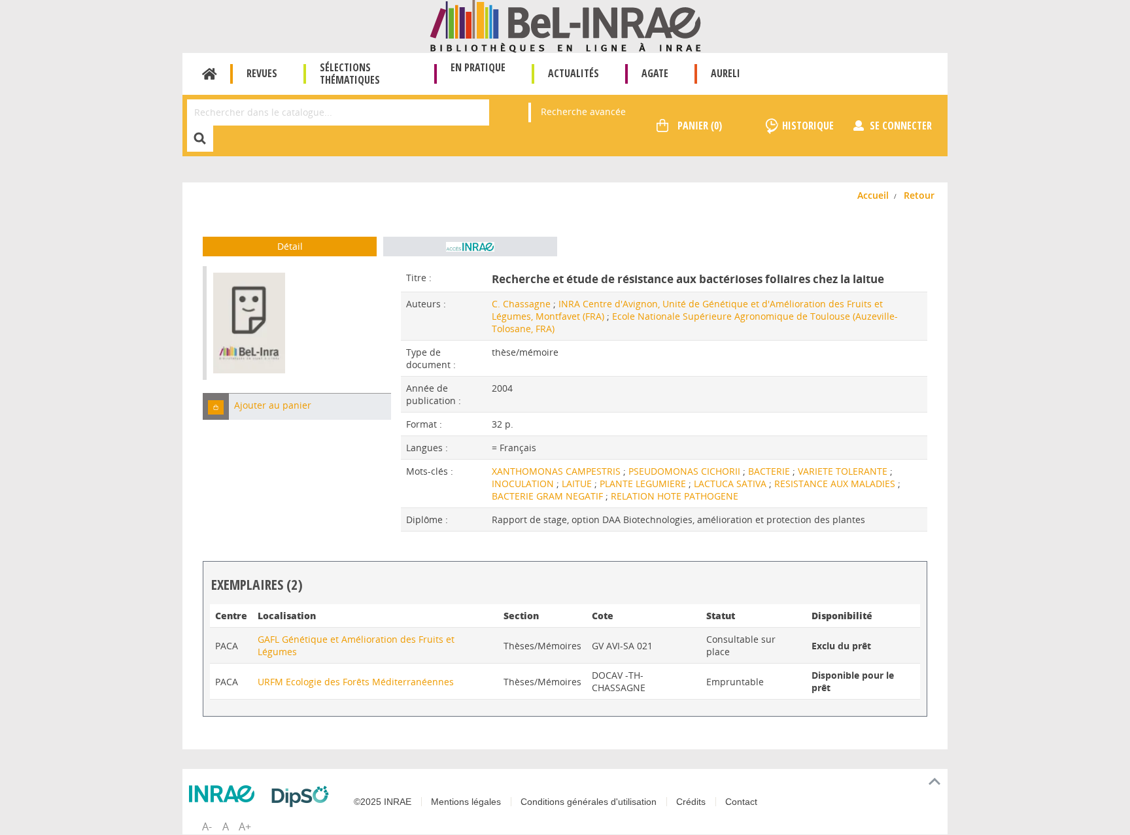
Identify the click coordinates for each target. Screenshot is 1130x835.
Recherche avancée (583, 111)
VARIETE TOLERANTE (844, 471)
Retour (919, 195)
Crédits (691, 801)
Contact (741, 801)
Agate (655, 73)
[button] (216, 406)
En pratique (478, 67)
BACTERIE (770, 471)
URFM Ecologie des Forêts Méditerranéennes (356, 681)
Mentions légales (466, 801)
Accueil (209, 73)
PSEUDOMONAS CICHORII (685, 471)
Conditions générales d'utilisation (589, 801)
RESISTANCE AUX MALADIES (836, 483)
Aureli (725, 73)
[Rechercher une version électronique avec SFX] (470, 246)
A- (207, 826)
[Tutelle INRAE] (225, 793)
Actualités (573, 73)
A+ (245, 826)
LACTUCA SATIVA (731, 483)
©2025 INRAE (382, 801)
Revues (262, 73)
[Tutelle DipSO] (303, 796)
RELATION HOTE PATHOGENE (674, 496)
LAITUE (578, 483)
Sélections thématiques (350, 73)
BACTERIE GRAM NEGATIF (549, 496)
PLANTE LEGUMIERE (644, 483)
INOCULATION (524, 483)
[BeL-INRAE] (565, 25)
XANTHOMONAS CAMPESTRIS (557, 471)
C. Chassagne (521, 304)
